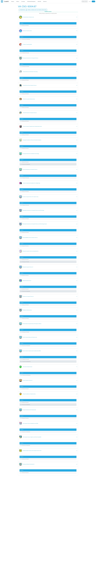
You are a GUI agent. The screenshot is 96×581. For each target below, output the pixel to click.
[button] (12, 1)
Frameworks (22, 9)
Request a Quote (84, 1)
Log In (90, 1)
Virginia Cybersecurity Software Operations (36, 9)
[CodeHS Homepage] (5, 1)
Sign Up (93, 1)
